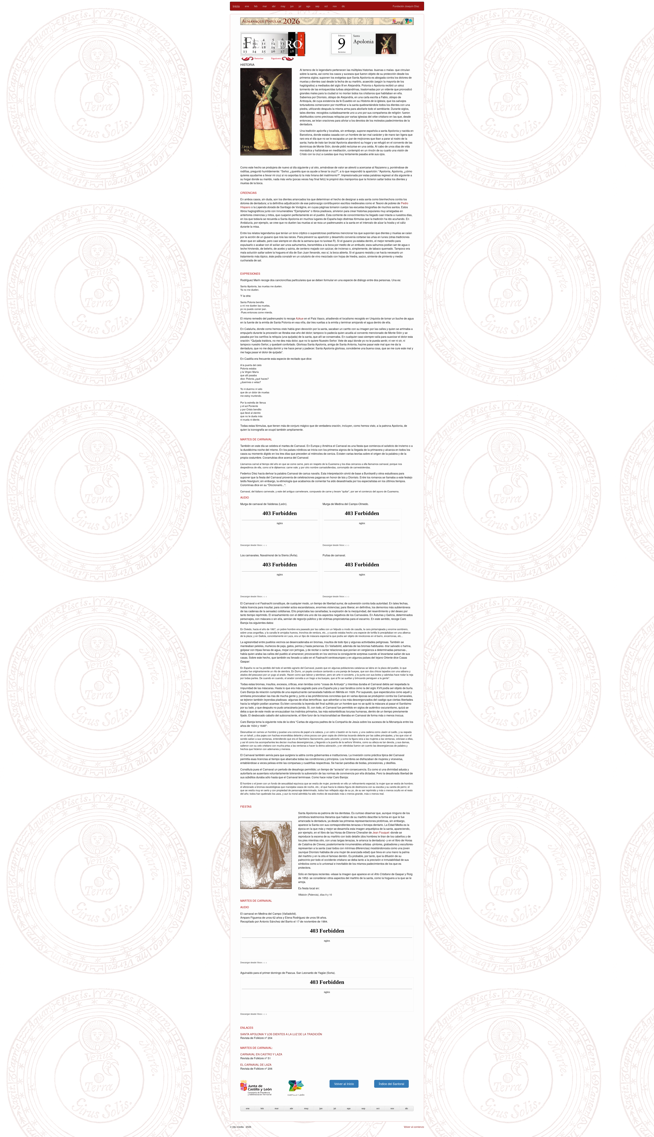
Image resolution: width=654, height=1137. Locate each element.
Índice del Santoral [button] (391, 1083)
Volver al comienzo (414, 1126)
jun (292, 6)
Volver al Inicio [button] (344, 1083)
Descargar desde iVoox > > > (253, 545)
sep (317, 6)
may (283, 6)
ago (308, 6)
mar (265, 6)
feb (256, 6)
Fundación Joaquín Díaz (406, 6)
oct (326, 6)
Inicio (236, 6)
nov (335, 6)
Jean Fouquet (380, 832)
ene (247, 6)
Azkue (299, 318)
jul (300, 6)
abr (274, 6)
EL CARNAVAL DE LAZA (255, 1065)
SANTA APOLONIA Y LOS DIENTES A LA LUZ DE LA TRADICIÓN (281, 1034)
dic (343, 6)
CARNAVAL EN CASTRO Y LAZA (261, 1054)
